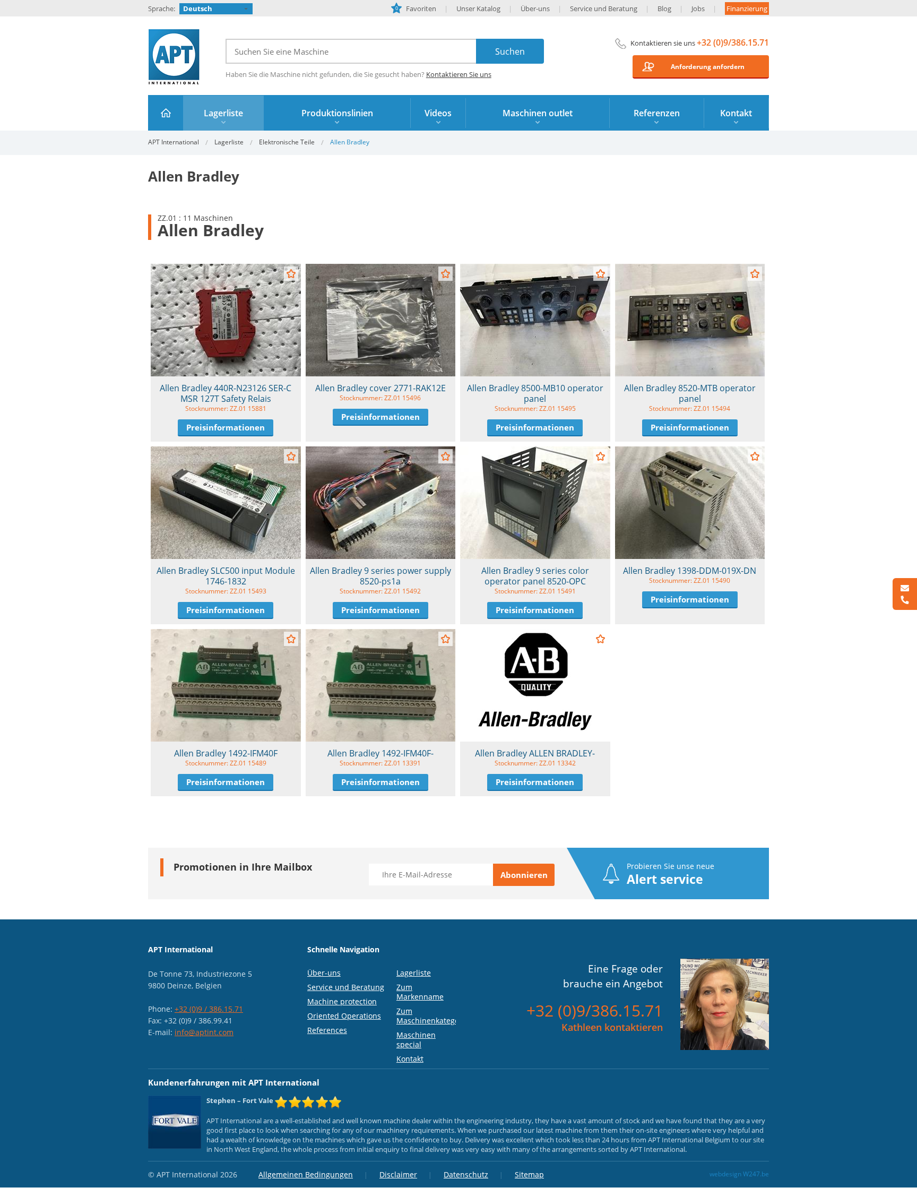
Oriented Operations (344, 1016)
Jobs (698, 8)
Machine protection (342, 1001)
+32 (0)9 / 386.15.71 (209, 1009)
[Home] (166, 113)
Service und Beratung (603, 8)
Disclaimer (398, 1174)
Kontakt (409, 1059)
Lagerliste (229, 142)
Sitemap (529, 1174)
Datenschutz (466, 1174)
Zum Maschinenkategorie (432, 1016)
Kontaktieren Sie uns (458, 74)
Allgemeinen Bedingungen (305, 1174)
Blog (664, 8)
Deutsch (197, 8)
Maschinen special (416, 1039)
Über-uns (535, 8)
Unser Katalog (478, 8)
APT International (174, 56)
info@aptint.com (204, 1032)
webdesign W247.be (739, 1173)
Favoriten (415, 8)
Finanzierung (746, 8)
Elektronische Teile (287, 142)
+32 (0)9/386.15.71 (733, 42)
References (327, 1030)
